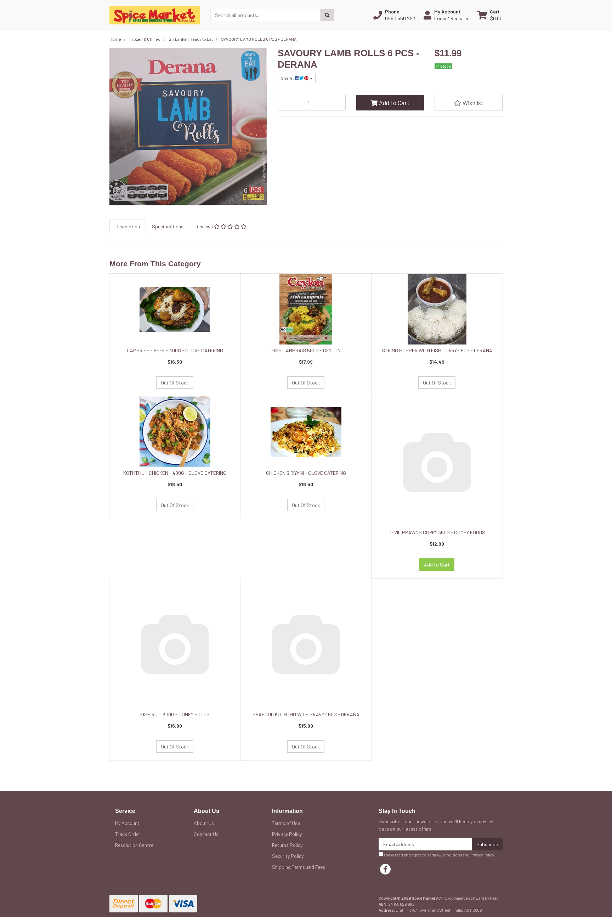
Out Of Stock (175, 383)
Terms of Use (286, 823)
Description (127, 226)
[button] (394, 14)
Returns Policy (287, 845)
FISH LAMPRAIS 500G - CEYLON (306, 350)
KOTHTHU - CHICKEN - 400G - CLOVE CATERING (174, 473)
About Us (204, 823)
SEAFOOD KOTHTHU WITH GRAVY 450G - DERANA (306, 714)
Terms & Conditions (444, 855)
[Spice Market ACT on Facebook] (385, 869)
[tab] (127, 226)
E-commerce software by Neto (472, 898)
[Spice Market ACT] (154, 14)
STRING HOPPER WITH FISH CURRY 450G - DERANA (437, 350)
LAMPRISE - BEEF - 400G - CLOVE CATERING (175, 350)
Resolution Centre (134, 845)
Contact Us (206, 834)
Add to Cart (393, 103)
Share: (288, 77)
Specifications (167, 226)
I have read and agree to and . (439, 855)
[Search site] (327, 15)
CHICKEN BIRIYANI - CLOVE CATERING (306, 473)
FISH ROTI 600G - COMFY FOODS (175, 714)
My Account (127, 823)
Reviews (205, 226)
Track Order (127, 834)
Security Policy (288, 856)
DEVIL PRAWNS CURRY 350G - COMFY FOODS (437, 532)
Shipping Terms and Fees (298, 867)
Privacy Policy (287, 834)
